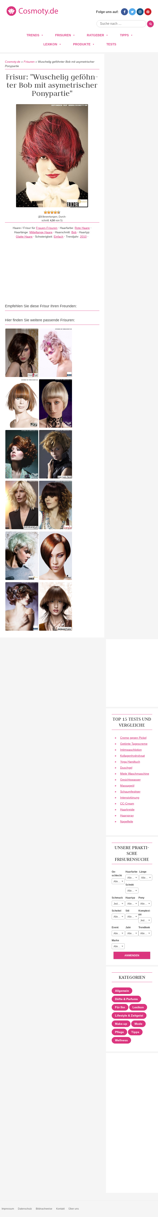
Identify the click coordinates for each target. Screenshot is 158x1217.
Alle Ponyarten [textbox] (145, 903)
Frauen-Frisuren (46, 228)
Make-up (121, 1023)
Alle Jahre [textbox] (132, 933)
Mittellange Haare (40, 232)
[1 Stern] (45, 212)
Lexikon (50, 44)
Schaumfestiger (130, 791)
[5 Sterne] (58, 212)
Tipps (124, 35)
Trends (33, 35)
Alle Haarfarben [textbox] (132, 877)
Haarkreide (127, 809)
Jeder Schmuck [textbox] (119, 903)
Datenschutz (25, 1208)
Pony (141, 897)
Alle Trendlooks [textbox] (145, 933)
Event (115, 927)
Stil (127, 910)
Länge (142, 871)
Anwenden (131, 955)
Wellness (121, 1040)
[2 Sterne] (48, 212)
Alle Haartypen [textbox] (132, 903)
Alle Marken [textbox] (119, 946)
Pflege (119, 1032)
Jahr (128, 927)
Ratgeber (95, 35)
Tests (111, 44)
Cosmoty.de (12, 61)
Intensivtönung (129, 797)
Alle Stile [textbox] (132, 916)
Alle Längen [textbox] (146, 877)
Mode (138, 1023)
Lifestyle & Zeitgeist (129, 1015)
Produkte (82, 44)
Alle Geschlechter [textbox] (119, 881)
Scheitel (116, 910)
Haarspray (127, 815)
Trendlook (144, 927)
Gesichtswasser (130, 779)
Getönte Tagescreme (134, 743)
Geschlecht (117, 873)
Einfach (58, 236)
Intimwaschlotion (131, 749)
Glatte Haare (24, 236)
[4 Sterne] (55, 212)
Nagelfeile (126, 821)
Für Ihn (120, 1007)
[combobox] (118, 881)
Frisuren (63, 35)
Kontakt (60, 1208)
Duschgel (126, 767)
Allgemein (122, 990)
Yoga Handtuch (130, 761)
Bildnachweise (44, 1208)
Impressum (8, 1208)
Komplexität (144, 912)
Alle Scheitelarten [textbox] (119, 916)
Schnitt (129, 884)
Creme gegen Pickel (133, 737)
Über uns (74, 1208)
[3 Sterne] (52, 212)
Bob (74, 232)
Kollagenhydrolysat (132, 755)
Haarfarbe (131, 871)
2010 (83, 236)
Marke (115, 940)
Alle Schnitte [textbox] (132, 890)
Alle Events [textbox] (119, 933)
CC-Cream (127, 803)
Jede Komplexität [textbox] (145, 920)
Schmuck (117, 897)
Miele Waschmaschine (134, 773)
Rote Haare (82, 228)
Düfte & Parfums (126, 999)
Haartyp (130, 897)
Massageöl (127, 785)
